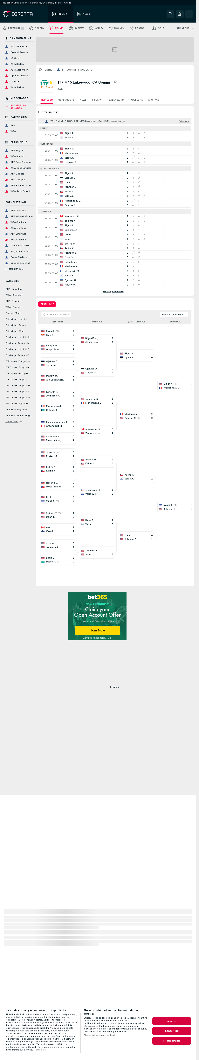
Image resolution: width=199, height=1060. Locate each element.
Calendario (116, 100)
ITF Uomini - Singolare (77, 69)
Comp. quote (66, 100)
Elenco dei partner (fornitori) (100, 1035)
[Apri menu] (189, 14)
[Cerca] (170, 14)
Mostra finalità (171, 1040)
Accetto (171, 1021)
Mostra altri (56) (14, 268)
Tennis (47, 69)
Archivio (153, 100)
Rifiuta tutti (172, 1030)
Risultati (97, 100)
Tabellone (136, 100)
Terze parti (40, 1049)
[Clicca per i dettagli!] (114, 135)
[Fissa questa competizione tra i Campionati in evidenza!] (115, 82)
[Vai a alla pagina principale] (25, 14)
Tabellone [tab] (47, 304)
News (83, 100)
